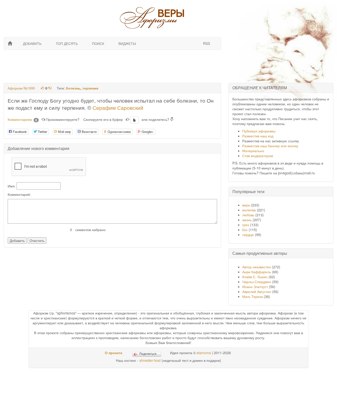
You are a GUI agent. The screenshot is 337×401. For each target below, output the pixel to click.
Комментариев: (22, 119)
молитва (249, 209)
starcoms (204, 352)
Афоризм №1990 (21, 88)
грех (245, 224)
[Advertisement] (112, 66)
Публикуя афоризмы (259, 130)
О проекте (113, 352)
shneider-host (150, 360)
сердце (248, 234)
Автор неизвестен (256, 266)
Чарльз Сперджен (256, 281)
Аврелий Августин (256, 291)
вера (246, 204)
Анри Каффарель (256, 271)
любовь (248, 214)
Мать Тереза (252, 296)
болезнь (73, 88)
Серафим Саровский (118, 107)
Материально (253, 150)
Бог (245, 229)
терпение (90, 88)
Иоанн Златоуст (255, 286)
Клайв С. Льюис (255, 276)
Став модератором (257, 155)
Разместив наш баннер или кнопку (270, 145)
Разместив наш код (257, 135)
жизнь (247, 219)
